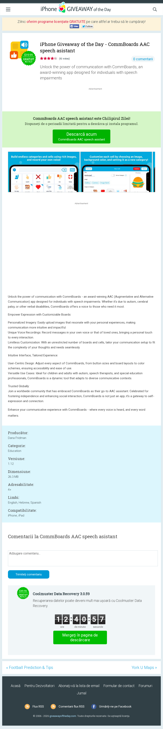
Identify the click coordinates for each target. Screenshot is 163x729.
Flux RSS (38, 706)
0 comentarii (143, 59)
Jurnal (81, 693)
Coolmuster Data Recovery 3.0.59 (61, 593)
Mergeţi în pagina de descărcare (80, 637)
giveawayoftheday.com (62, 715)
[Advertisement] (97, 100)
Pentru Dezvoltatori (39, 686)
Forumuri (145, 686)
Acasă (15, 686)
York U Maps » (144, 667)
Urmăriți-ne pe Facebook (115, 706)
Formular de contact (119, 686)
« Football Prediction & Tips (29, 667)
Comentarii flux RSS (71, 706)
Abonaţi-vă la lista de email (78, 686)
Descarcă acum (81, 136)
